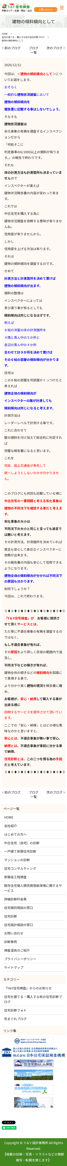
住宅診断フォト (15, 1010)
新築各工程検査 (15, 877)
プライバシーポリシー (20, 958)
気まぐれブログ (15, 1018)
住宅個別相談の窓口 (18, 907)
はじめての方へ (15, 834)
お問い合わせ (46, 9)
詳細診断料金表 (15, 899)
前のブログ (12, 48)
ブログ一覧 (33, 50)
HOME (5, 33)
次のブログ (54, 48)
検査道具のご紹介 (17, 950)
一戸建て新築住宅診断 (20, 851)
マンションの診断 (17, 859)
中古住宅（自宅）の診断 (21, 842)
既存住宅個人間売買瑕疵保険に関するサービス (33, 888)
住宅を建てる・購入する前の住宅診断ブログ (23, 37)
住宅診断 (10, 916)
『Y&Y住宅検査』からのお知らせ (28, 988)
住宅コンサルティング (20, 868)
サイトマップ (13, 967)
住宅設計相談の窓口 (18, 924)
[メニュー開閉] (62, 7)
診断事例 (10, 941)
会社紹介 (10, 825)
